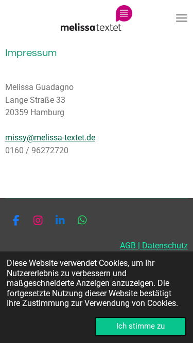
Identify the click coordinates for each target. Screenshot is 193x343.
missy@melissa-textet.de (50, 137)
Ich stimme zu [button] (140, 326)
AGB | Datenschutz (154, 245)
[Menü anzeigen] (181, 18)
